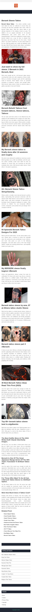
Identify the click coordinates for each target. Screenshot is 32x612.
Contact (4, 597)
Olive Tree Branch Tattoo (10, 526)
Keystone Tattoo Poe (6, 562)
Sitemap (4, 604)
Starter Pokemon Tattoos (10, 518)
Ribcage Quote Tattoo (6, 565)
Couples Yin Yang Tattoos (7, 574)
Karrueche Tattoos (6, 568)
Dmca (3, 595)
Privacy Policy (5, 600)
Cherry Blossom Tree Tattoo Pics (12, 531)
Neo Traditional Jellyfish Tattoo (8, 554)
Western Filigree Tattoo (7, 560)
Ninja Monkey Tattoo (6, 571)
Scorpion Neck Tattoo (6, 576)
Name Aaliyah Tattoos (9, 514)
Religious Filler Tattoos (7, 579)
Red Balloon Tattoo (8, 533)
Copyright (4, 602)
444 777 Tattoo (7, 529)
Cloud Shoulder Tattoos (10, 516)
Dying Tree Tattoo (6, 557)
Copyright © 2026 (16, 609)
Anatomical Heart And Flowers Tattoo (13, 522)
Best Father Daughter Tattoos (11, 524)
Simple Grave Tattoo (9, 520)
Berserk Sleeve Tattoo (8, 24)
